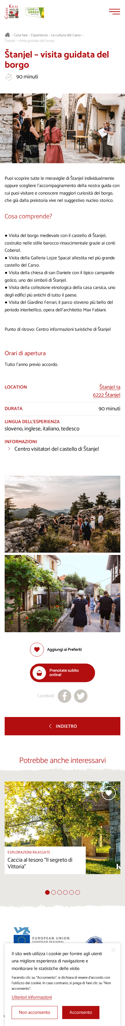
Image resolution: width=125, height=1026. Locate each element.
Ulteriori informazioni (32, 997)
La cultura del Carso (66, 35)
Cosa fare (21, 35)
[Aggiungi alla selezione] (109, 793)
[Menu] (114, 11)
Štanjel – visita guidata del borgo (30, 41)
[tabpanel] (62, 835)
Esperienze (39, 35)
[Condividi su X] (81, 696)
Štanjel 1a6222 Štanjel (106, 391)
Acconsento (80, 1012)
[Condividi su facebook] (65, 696)
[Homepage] (12, 12)
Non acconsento (34, 1012)
